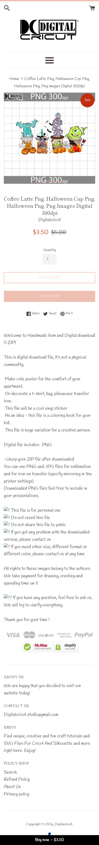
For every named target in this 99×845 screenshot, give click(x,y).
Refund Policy (17, 779)
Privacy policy (16, 794)
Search (10, 772)
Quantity (49, 250)
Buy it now (49, 296)
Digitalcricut (63, 824)
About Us (12, 787)
